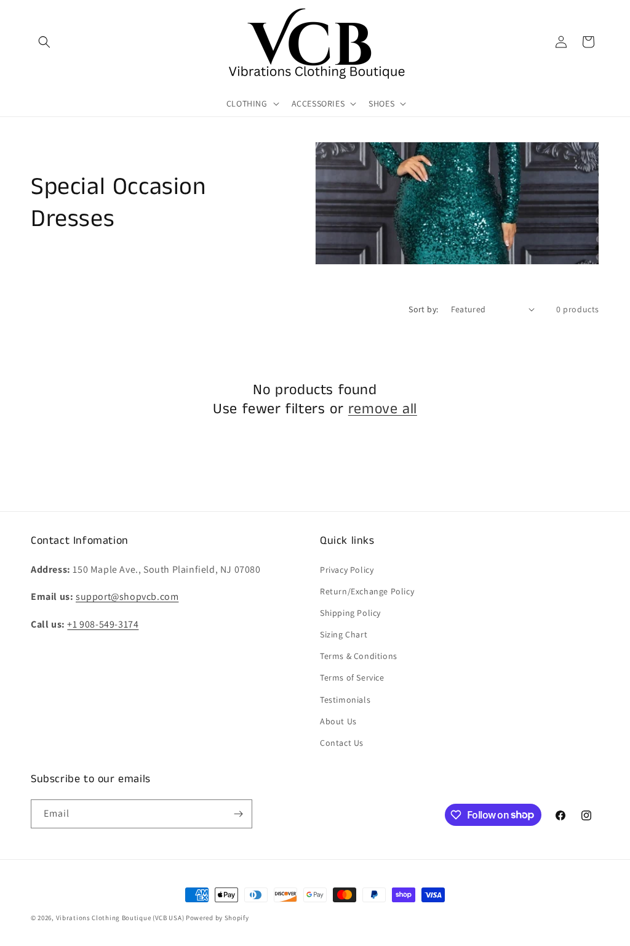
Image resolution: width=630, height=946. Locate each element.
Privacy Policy (346, 569)
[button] (44, 41)
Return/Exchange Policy (367, 591)
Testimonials (345, 699)
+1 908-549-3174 (102, 624)
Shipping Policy (350, 612)
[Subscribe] (238, 813)
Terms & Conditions (358, 655)
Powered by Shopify (217, 917)
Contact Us (342, 742)
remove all (382, 409)
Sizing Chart (343, 634)
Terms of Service (352, 677)
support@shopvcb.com (127, 596)
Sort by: (423, 309)
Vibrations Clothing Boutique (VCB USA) (120, 917)
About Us (338, 721)
